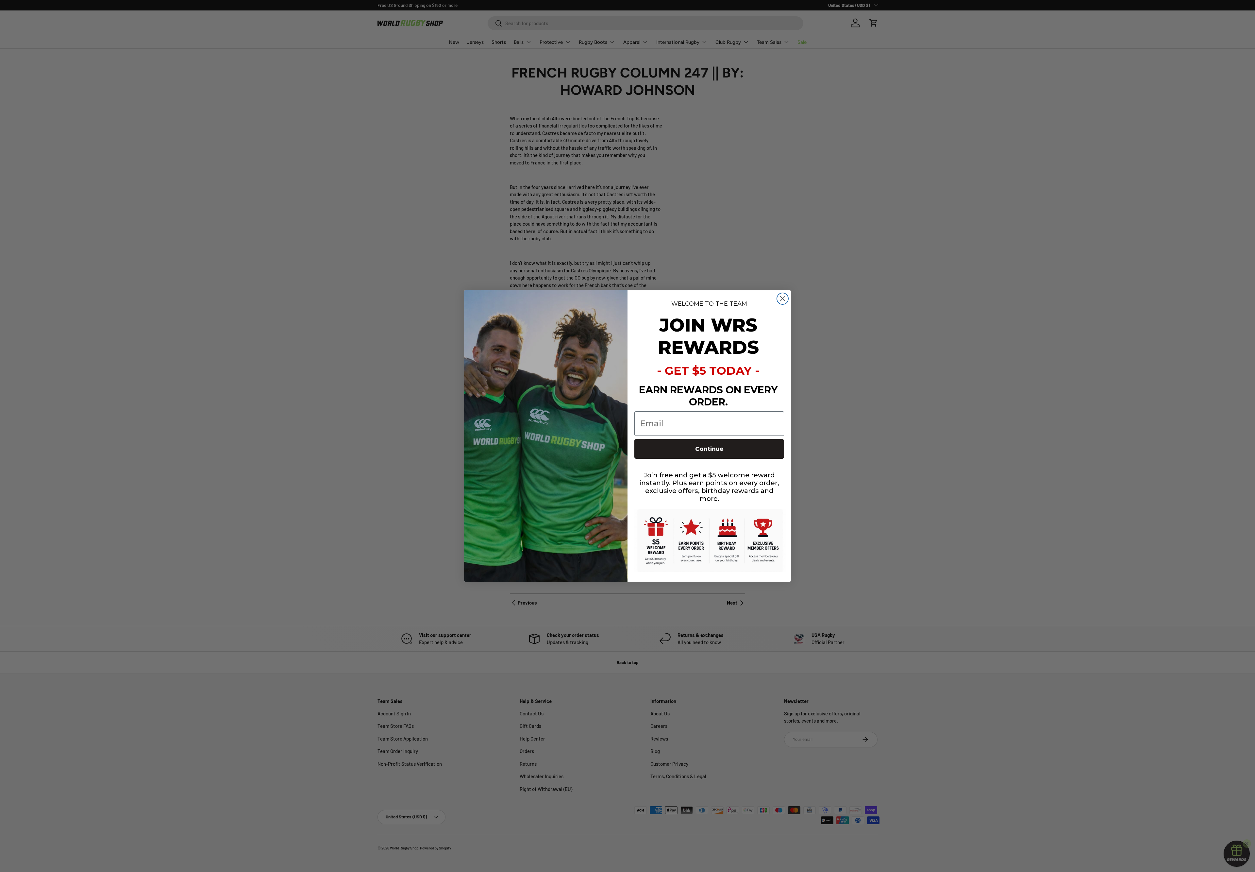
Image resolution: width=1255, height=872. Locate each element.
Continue (709, 449)
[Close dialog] (782, 298)
